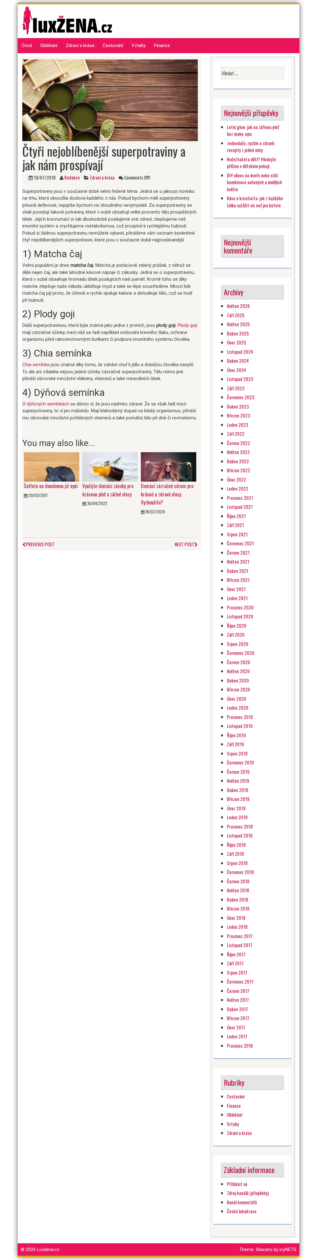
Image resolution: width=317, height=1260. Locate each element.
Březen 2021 (238, 579)
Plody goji (187, 325)
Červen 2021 (238, 552)
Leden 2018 (237, 926)
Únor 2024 (236, 369)
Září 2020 (236, 634)
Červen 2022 (238, 442)
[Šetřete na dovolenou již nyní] (51, 467)
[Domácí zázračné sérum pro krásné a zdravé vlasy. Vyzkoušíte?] (168, 467)
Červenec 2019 (240, 762)
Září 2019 (235, 744)
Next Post (184, 544)
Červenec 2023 (240, 397)
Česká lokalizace (242, 1211)
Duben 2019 (237, 789)
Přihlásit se (237, 1183)
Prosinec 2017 (240, 936)
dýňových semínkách (48, 404)
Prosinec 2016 (240, 1045)
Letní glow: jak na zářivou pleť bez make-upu (253, 130)
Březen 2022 (238, 470)
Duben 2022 (238, 461)
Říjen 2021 (236, 516)
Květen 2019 (238, 780)
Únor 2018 (236, 917)
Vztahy (139, 45)
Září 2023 (236, 388)
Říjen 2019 (236, 735)
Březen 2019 (238, 798)
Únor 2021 (236, 589)
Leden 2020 (237, 707)
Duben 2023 (238, 406)
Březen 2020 (238, 689)
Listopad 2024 (240, 351)
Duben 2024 (238, 360)
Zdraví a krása (80, 45)
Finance (162, 45)
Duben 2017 (237, 1009)
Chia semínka (36, 364)
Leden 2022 (237, 488)
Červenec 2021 (240, 543)
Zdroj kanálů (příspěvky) (248, 1192)
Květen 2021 (238, 561)
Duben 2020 (238, 680)
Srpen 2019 (237, 753)
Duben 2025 (238, 333)
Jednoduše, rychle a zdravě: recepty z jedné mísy (251, 147)
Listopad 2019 (240, 725)
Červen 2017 (238, 990)
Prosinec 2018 (240, 826)
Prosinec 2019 (240, 716)
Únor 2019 (236, 808)
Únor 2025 (236, 342)
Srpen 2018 (237, 862)
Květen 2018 (238, 890)
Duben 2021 (237, 570)
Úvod (27, 45)
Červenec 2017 (240, 981)
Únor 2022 (236, 479)
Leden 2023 (237, 424)
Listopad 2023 (240, 378)
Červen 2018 (238, 881)
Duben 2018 (237, 899)
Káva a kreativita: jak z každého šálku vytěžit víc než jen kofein (255, 202)
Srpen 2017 (237, 972)
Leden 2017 (237, 1036)
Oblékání (48, 45)
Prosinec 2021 (240, 497)
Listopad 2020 (240, 616)
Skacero (264, 1249)
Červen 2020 (238, 662)
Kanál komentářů (242, 1202)
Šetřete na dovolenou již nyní (51, 486)
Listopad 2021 (240, 506)
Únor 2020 (236, 698)
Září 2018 (235, 853)
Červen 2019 (238, 771)
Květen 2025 (238, 324)
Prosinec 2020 (240, 607)
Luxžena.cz (48, 1249)
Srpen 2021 (237, 534)
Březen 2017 (238, 1018)
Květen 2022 (238, 451)
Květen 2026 (238, 305)
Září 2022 (236, 433)
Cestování (113, 45)
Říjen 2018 (236, 844)
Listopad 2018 (240, 835)
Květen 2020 (238, 671)
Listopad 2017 (239, 945)
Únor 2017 (236, 1027)
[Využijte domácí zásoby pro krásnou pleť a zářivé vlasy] (110, 467)
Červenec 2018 (240, 871)
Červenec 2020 (240, 652)
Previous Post (40, 544)
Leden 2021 (237, 598)
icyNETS (288, 1249)
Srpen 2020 (237, 643)
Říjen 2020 (236, 625)
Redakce (72, 177)
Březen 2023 (238, 415)
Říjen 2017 (236, 954)
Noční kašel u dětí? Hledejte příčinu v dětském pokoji (251, 163)
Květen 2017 (238, 999)
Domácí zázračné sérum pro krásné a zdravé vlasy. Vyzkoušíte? (167, 494)
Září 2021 (235, 525)
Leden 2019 (237, 817)
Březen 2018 (238, 908)
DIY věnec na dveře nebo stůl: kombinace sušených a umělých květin (254, 182)
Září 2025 (236, 315)
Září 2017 (235, 963)
